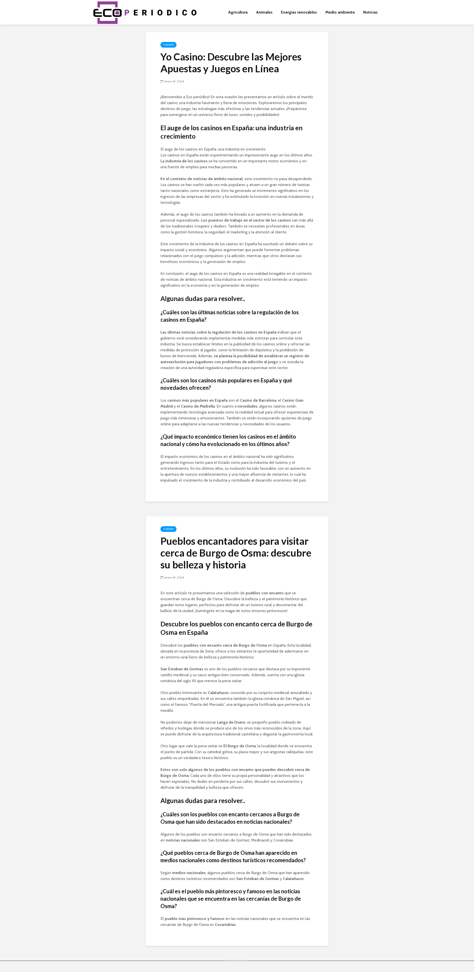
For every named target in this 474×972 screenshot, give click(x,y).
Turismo (168, 44)
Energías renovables (299, 12)
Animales (264, 12)
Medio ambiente (340, 12)
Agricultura (238, 12)
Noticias (370, 12)
